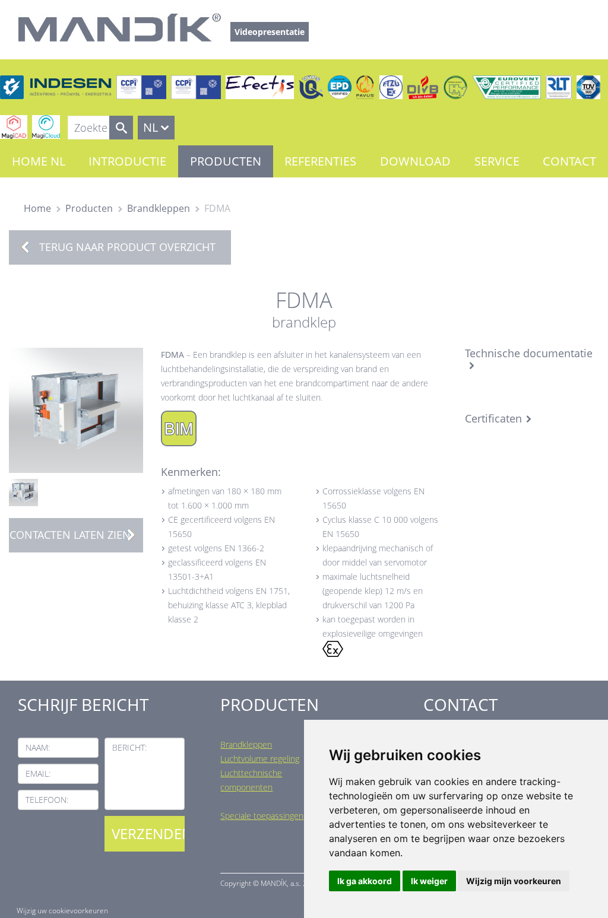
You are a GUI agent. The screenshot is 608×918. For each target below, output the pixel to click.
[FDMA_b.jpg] (23, 491)
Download (415, 161)
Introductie (127, 161)
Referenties (320, 161)
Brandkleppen (158, 208)
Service (497, 161)
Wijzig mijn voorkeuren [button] (513, 881)
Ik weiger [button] (429, 881)
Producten (225, 161)
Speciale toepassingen (261, 815)
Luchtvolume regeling (259, 758)
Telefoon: (47, 799)
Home (37, 208)
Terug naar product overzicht (127, 247)
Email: (38, 773)
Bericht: (129, 747)
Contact (569, 161)
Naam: (38, 747)
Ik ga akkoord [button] (364, 881)
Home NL (38, 161)
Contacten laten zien (70, 535)
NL (150, 127)
